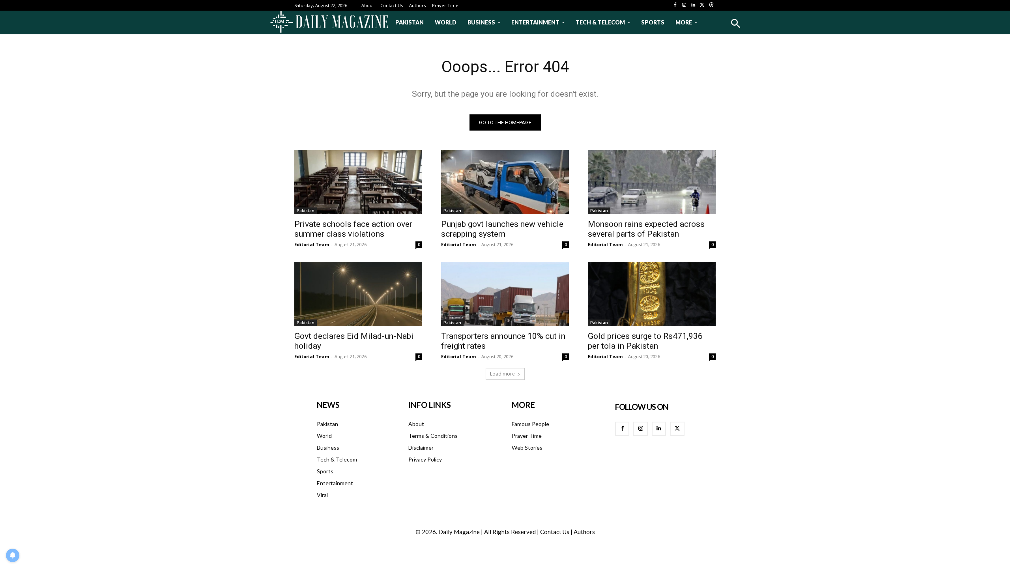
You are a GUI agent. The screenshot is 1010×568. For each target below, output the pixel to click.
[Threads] (711, 5)
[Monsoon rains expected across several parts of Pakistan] (652, 182)
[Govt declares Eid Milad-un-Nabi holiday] (358, 294)
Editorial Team (311, 244)
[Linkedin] (693, 5)
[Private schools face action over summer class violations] (358, 182)
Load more (502, 373)
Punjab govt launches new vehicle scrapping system (502, 229)
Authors (584, 531)
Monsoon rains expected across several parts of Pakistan (646, 229)
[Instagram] (684, 5)
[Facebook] (675, 5)
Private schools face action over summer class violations (353, 229)
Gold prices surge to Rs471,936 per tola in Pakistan (645, 341)
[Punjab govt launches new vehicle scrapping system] (505, 182)
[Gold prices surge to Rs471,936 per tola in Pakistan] (652, 294)
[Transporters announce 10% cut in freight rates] (505, 294)
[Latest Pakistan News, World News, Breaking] (329, 22)
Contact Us (554, 531)
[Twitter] (702, 5)
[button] (735, 23)
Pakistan (305, 210)
